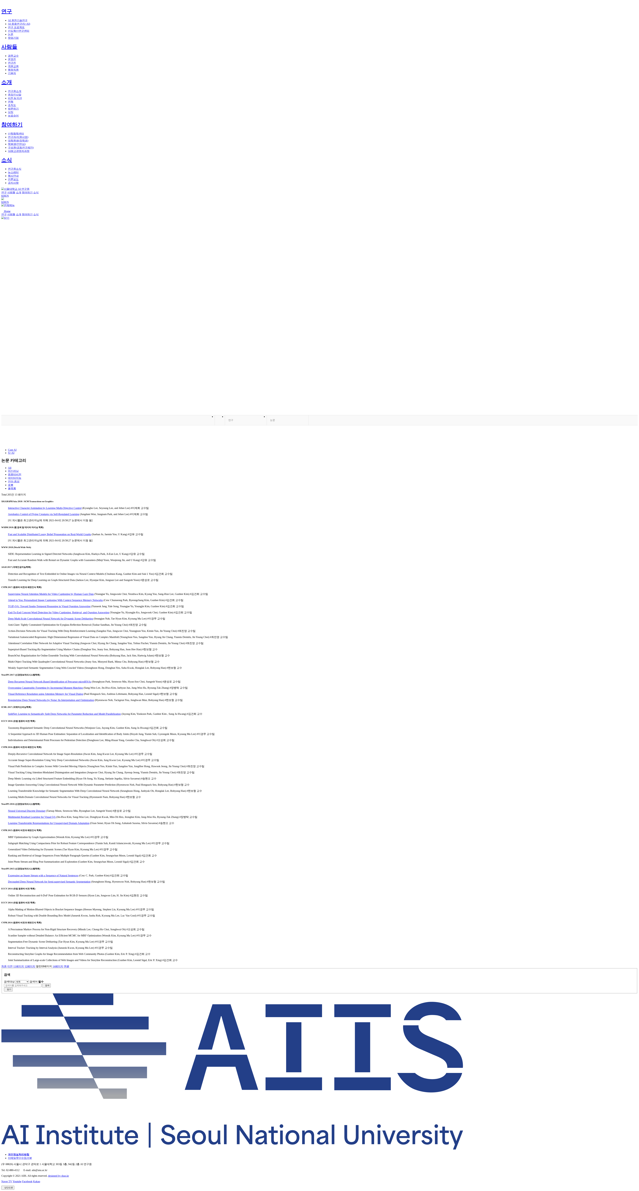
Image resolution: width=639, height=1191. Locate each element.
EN (7, 195)
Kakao (36, 1181)
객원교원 (13, 66)
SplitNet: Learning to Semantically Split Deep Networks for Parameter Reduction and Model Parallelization (64, 713)
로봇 (10, 485)
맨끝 (66, 966)
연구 (6, 11)
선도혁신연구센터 (18, 30)
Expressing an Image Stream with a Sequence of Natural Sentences (43, 875)
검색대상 (9, 981)
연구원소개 (14, 91)
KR (3, 195)
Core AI (12, 449)
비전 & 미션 (15, 98)
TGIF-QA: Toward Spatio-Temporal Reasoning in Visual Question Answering (49, 606)
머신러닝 (13, 471)
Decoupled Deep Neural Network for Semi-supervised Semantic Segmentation (49, 881)
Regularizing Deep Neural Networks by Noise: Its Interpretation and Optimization (51, 700)
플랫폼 (12, 488)
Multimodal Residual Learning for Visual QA (32, 817)
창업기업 (13, 37)
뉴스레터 (13, 172)
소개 (6, 82)
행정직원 (13, 69)
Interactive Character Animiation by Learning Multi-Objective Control (45, 508)
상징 (10, 112)
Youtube (17, 1181)
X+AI (11, 452)
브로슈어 (13, 115)
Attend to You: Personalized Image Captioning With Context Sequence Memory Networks (55, 600)
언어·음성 (13, 481)
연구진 (12, 62)
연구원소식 (14, 168)
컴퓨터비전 (14, 474)
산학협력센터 (16, 133)
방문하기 (13, 108)
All (9, 467)
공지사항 (13, 182)
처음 (4, 966)
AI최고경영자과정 (18, 151)
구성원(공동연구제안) (21, 147)
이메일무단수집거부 (20, 1158)
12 (30, 966)
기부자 (12, 73)
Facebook (27, 1181)
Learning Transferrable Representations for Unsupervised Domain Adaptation (48, 823)
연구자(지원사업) (18, 137)
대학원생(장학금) (18, 140)
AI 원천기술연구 (17, 20)
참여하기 (12, 125)
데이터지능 (14, 478)
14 (58, 966)
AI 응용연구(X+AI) (19, 23)
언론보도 (13, 179)
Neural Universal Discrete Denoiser (26, 810)
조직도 (12, 105)
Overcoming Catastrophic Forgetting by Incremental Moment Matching (45, 687)
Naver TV (6, 1181)
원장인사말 (14, 94)
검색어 (37, 981)
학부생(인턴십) (17, 144)
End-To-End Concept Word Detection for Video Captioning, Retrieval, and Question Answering (58, 612)
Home (6, 211)
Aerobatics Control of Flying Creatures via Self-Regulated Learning (43, 514)
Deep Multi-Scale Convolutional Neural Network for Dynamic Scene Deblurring (50, 618)
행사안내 (13, 175)
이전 (10, 966)
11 (18, 966)
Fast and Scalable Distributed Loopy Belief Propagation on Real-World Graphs (49, 534)
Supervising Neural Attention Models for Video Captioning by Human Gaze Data (51, 594)
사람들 (9, 47)
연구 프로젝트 (16, 27)
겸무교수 (13, 55)
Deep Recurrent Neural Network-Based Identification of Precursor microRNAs (49, 681)
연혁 (10, 101)
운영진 (12, 59)
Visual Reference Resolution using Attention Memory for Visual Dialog (45, 694)
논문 (10, 34)
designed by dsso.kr (58, 1175)
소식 (6, 160)
